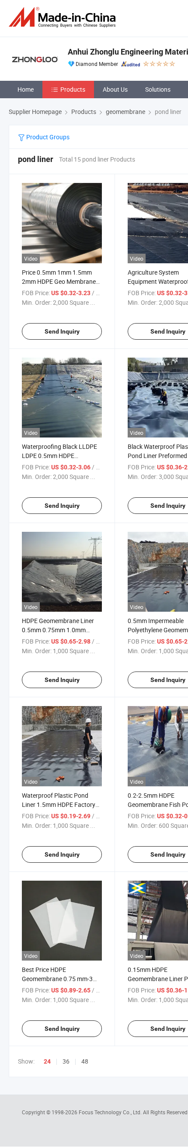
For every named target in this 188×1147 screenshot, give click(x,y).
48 (84, 1061)
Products (72, 89)
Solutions (158, 89)
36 (66, 1061)
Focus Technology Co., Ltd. (111, 1112)
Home (25, 89)
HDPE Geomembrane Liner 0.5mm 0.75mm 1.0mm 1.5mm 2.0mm (58, 630)
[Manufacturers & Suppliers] (64, 17)
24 (47, 1061)
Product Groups (47, 137)
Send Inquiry (62, 331)
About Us (115, 89)
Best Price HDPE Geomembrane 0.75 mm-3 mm (57, 978)
